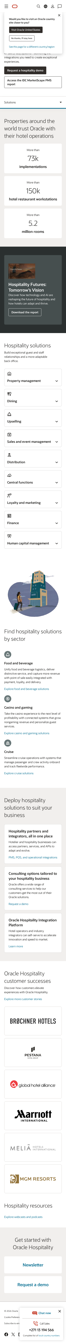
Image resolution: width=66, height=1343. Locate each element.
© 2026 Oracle (11, 1310)
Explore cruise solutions (18, 773)
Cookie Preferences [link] (13, 1317)
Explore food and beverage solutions (26, 689)
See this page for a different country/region (32, 46)
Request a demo (18, 904)
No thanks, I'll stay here (21, 38)
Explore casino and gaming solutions (26, 733)
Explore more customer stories (23, 999)
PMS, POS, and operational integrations (33, 857)
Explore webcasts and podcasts (23, 1217)
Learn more (16, 946)
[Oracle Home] (14, 6)
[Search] (38, 6)
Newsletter (33, 1264)
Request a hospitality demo (25, 70)
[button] (6, 6)
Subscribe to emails (13, 1323)
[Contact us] (60, 6)
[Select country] (45, 6)
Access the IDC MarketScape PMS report (29, 82)
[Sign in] (53, 6)
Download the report (24, 312)
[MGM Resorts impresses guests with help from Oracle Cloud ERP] (33, 1179)
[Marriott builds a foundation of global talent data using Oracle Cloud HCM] (33, 1116)
